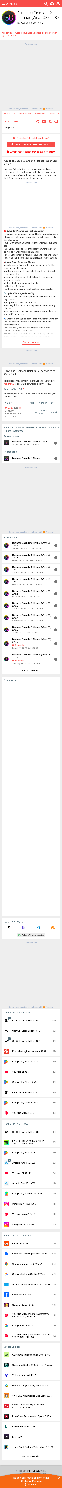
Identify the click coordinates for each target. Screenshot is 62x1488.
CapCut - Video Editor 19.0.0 (26, 1041)
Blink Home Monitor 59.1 (24, 1426)
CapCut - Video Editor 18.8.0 (26, 1020)
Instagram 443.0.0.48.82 (24, 1224)
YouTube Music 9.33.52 (23, 1113)
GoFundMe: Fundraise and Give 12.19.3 (31, 1354)
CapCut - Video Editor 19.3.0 (26, 1092)
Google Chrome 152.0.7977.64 (27, 1264)
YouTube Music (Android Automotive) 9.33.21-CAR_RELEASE (31, 1335)
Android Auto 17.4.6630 (23, 1183)
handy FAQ (9, 384)
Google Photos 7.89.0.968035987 (28, 1274)
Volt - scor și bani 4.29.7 (24, 1375)
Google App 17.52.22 (22, 1325)
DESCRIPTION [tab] (25, 114)
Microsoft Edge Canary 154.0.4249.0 (30, 1385)
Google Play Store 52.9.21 (25, 1152)
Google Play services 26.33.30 (27, 1193)
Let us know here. (37, 1471)
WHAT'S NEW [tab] (9, 114)
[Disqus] (31, 799)
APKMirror (12, 3)
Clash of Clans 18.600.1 (24, 1305)
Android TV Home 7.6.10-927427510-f (31, 1284)
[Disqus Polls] (31, 722)
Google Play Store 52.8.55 (25, 1102)
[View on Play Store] (44, 122)
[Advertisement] (31, 76)
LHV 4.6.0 (17, 1437)
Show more (30, 342)
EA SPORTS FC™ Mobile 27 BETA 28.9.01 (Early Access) (28, 1142)
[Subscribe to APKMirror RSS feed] (53, 928)
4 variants (19, 660)
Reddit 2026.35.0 (20, 1243)
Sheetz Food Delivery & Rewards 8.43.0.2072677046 (28, 1406)
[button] (37, 122)
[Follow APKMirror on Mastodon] (23, 928)
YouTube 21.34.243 (21, 1173)
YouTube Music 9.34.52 (23, 1214)
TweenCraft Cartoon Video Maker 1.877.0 (32, 1447)
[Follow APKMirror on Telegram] (38, 928)
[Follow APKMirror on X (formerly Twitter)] (9, 928)
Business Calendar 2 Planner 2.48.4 (29, 441)
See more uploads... (31, 670)
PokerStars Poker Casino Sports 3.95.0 (31, 1416)
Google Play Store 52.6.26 (25, 1082)
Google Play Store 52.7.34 (25, 1061)
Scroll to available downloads (33, 144)
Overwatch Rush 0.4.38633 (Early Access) (32, 1365)
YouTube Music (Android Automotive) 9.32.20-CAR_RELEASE (31, 1315)
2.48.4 (11, 408)
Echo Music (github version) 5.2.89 (29, 1051)
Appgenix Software (32, 22)
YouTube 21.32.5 (20, 1072)
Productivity (11, 121)
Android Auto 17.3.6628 (23, 1163)
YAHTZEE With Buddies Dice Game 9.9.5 (32, 1395)
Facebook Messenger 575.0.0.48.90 (29, 1253)
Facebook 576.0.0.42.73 (23, 1294)
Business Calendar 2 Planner (26, 458)
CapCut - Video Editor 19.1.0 (26, 1031)
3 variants (19, 645)
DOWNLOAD (40, 114)
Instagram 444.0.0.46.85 (24, 1204)
